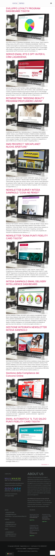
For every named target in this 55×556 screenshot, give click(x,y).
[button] (51, 3)
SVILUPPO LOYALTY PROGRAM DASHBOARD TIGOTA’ (23, 10)
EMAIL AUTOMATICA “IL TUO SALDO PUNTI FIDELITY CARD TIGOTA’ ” (26, 420)
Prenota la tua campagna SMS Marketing (46, 516)
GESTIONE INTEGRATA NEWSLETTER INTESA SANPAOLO (26, 328)
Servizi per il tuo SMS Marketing (34, 515)
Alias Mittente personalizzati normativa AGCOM (38, 498)
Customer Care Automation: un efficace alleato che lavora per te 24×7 (34, 528)
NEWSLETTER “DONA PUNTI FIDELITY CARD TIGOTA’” (27, 237)
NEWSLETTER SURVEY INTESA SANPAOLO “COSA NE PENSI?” (23, 191)
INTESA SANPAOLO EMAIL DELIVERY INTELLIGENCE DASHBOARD (26, 283)
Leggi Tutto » (32, 519)
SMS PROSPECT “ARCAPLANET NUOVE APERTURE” (23, 145)
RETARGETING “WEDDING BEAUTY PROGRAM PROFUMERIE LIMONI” (25, 99)
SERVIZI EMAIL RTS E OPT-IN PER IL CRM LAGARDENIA (25, 55)
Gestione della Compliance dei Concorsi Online (22, 374)
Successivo (45, 464)
